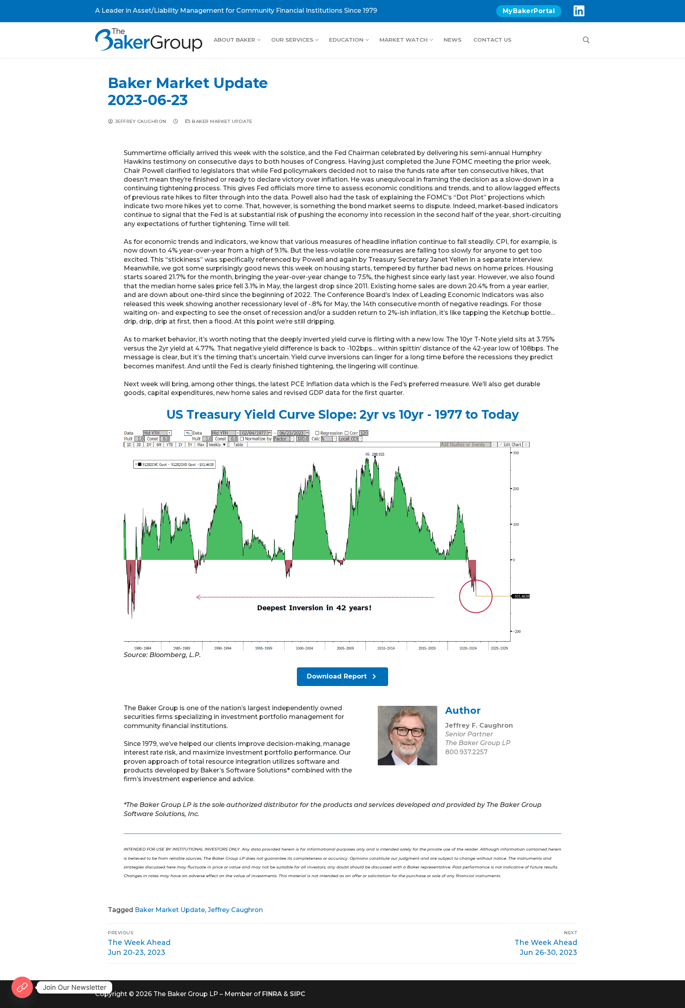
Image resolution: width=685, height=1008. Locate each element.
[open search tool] (586, 40)
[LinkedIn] (579, 11)
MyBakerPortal (529, 11)
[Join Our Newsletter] (22, 987)
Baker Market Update (221, 121)
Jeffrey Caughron (139, 121)
